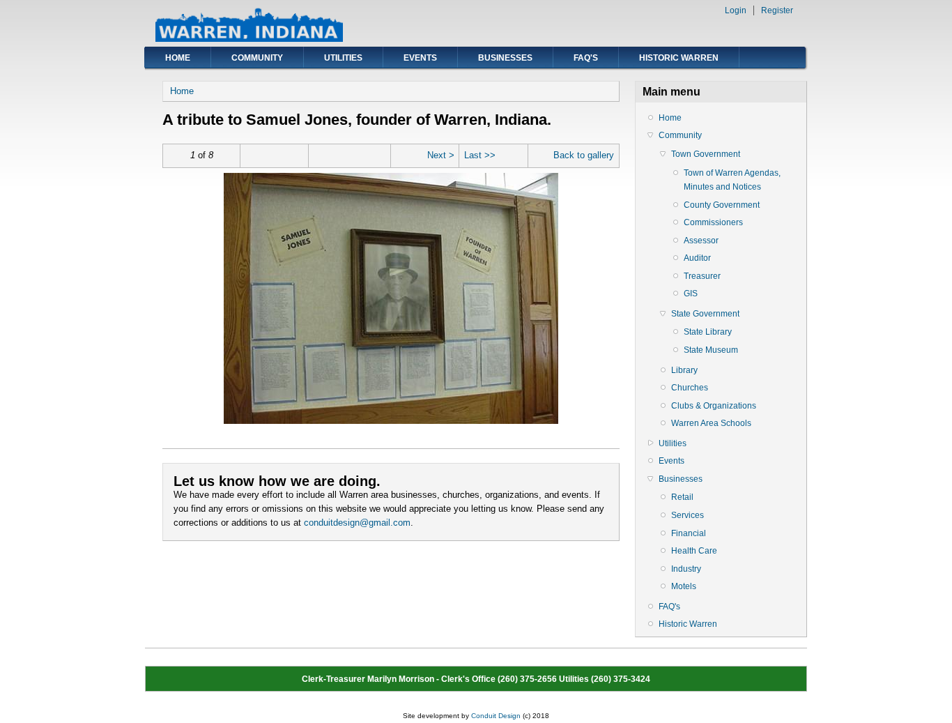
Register (777, 10)
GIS (691, 293)
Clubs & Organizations (713, 406)
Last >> (480, 155)
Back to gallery (583, 155)
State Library (708, 332)
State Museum (711, 350)
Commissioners (713, 222)
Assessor (701, 240)
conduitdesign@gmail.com (357, 522)
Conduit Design (496, 716)
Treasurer (702, 276)
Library (684, 370)
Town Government (705, 154)
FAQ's (586, 58)
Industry (686, 569)
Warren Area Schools (711, 423)
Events (420, 58)
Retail (682, 497)
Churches (689, 388)
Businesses (505, 58)
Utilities (343, 58)
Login (735, 10)
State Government (705, 314)
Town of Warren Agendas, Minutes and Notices (732, 180)
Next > (440, 155)
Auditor (697, 258)
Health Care (694, 551)
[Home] (249, 38)
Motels (683, 586)
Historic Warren (679, 58)
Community (257, 58)
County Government (722, 205)
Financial (688, 533)
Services (687, 515)
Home (177, 58)
